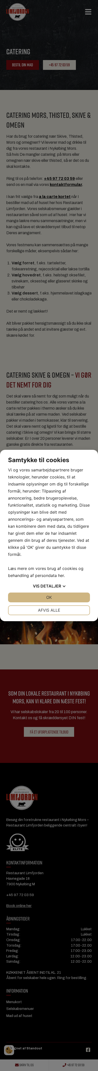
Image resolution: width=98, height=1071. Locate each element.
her (61, 575)
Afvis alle (49, 610)
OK (49, 597)
